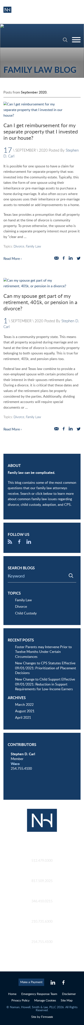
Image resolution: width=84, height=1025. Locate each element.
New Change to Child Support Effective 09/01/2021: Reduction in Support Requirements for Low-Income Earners (45, 684)
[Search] (65, 40)
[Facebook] (19, 542)
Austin (42, 856)
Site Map (67, 1000)
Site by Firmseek (42, 1017)
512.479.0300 (42, 860)
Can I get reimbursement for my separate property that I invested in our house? (40, 132)
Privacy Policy (20, 1000)
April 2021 (23, 717)
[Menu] (76, 40)
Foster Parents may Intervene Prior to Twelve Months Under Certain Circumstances (43, 651)
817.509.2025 (42, 881)
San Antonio (42, 917)
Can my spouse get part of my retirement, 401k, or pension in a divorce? (40, 302)
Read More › (12, 258)
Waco (15, 764)
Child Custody (26, 613)
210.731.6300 (42, 921)
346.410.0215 (42, 901)
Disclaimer (69, 994)
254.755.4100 (42, 942)
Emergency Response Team (39, 994)
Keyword (16, 576)
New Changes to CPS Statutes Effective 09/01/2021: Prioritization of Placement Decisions (45, 668)
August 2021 (24, 711)
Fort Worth (42, 876)
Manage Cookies (45, 1000)
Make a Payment (31, 982)
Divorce (19, 246)
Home (12, 994)
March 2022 (24, 704)
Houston (42, 896)
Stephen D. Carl (23, 754)
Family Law (33, 246)
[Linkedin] (53, 983)
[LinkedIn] (28, 542)
